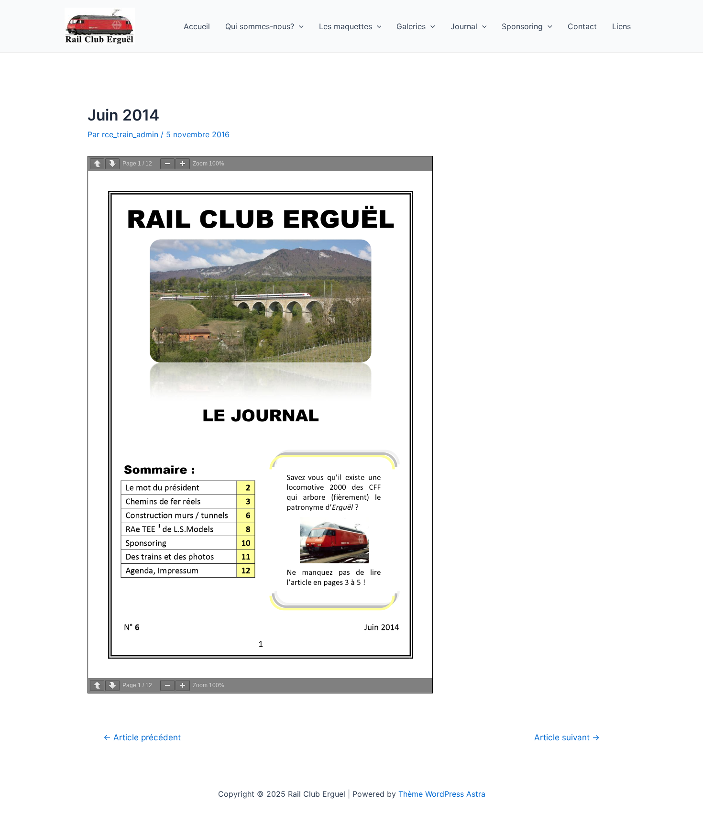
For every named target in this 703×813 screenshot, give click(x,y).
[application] (299, 26)
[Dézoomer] (167, 163)
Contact (582, 26)
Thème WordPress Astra (441, 794)
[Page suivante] (112, 163)
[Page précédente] (97, 163)
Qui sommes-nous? (259, 26)
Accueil (197, 26)
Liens (621, 26)
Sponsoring (522, 26)
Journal (463, 26)
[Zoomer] (183, 163)
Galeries (411, 26)
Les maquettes (345, 26)
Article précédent (142, 737)
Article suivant (567, 737)
